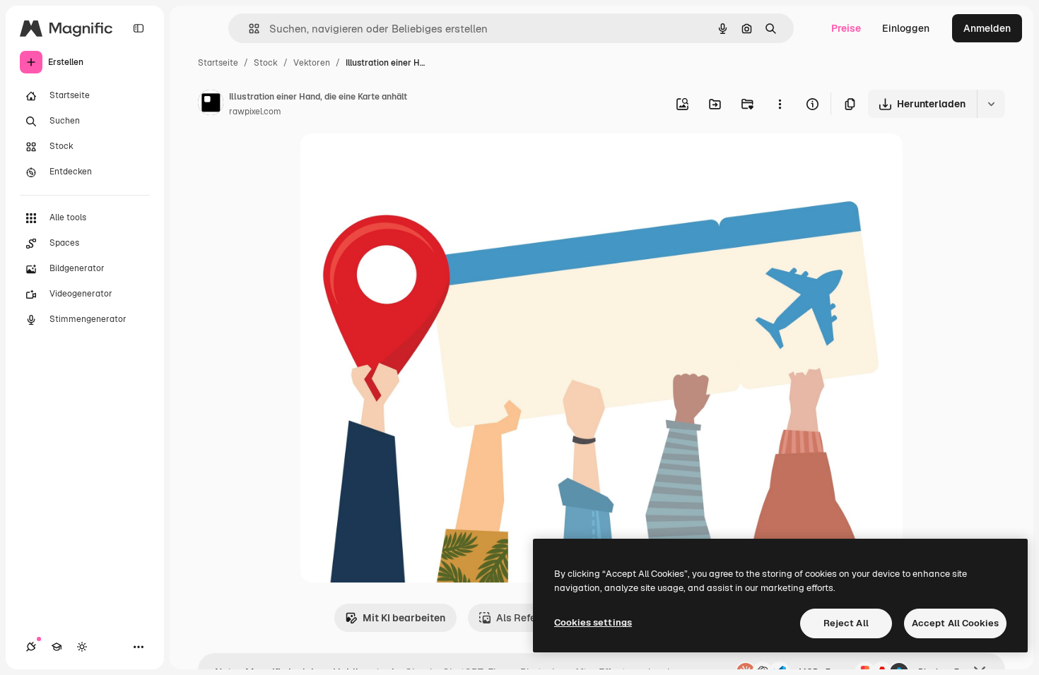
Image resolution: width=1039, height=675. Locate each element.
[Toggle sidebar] (138, 28)
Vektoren (311, 62)
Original (391, 160)
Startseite (218, 62)
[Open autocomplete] (248, 28)
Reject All (846, 623)
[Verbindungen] (31, 646)
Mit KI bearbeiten (404, 617)
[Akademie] (56, 646)
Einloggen (905, 28)
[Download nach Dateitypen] (991, 104)
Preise (846, 28)
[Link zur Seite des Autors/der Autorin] (210, 104)
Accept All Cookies (955, 623)
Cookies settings (593, 622)
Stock (266, 62)
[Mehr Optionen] (779, 104)
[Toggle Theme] (82, 646)
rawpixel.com (255, 111)
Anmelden (987, 28)
